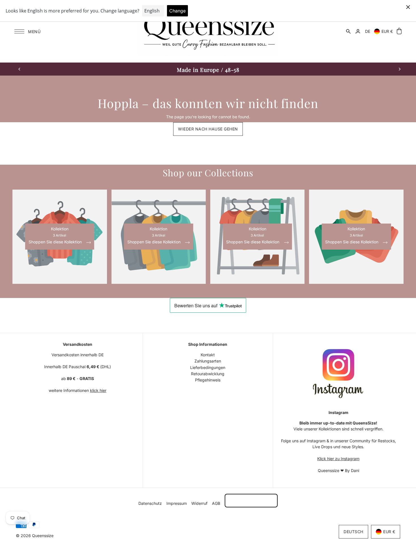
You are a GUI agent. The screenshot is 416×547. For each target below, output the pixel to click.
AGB (216, 503)
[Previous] (19, 69)
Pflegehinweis (207, 379)
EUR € (387, 31)
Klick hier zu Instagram (338, 458)
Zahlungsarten (207, 361)
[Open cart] (399, 31)
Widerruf (199, 503)
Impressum (176, 503)
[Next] (399, 69)
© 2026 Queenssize (34, 535)
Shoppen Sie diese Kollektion (56, 242)
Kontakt (208, 354)
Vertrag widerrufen (251, 500)
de (367, 31)
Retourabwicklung (207, 373)
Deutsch (353, 531)
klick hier (98, 390)
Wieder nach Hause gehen (208, 128)
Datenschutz (150, 503)
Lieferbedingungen (207, 367)
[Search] (348, 31)
